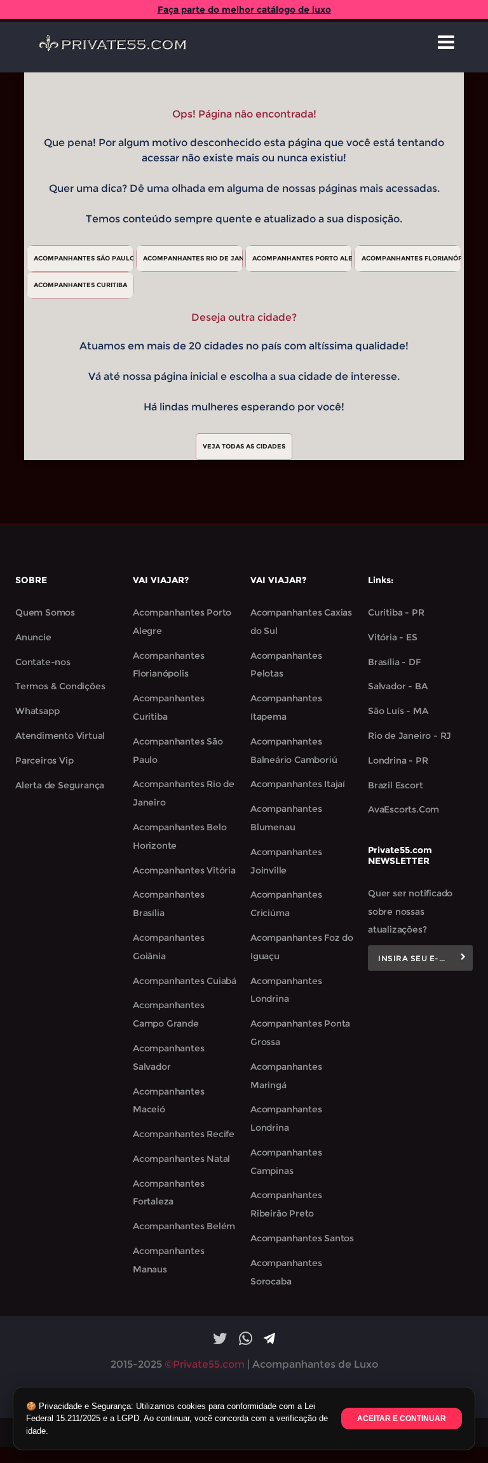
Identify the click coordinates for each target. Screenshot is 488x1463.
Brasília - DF (394, 662)
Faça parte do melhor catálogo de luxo (244, 9)
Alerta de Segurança (59, 785)
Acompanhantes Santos (302, 1238)
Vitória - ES (392, 637)
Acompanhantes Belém (184, 1226)
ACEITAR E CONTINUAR (401, 1418)
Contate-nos (43, 662)
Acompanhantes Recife (183, 1134)
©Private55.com (205, 1364)
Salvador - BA (397, 686)
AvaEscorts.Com (403, 809)
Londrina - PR (398, 760)
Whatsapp (37, 711)
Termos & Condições (60, 686)
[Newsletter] (463, 958)
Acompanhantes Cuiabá (184, 981)
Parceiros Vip (44, 760)
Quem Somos (45, 612)
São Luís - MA (398, 711)
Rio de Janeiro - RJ (409, 735)
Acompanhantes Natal (181, 1158)
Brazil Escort (395, 785)
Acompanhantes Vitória (184, 870)
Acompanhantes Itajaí (297, 784)
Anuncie (33, 637)
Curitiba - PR (396, 612)
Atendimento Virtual (60, 735)
